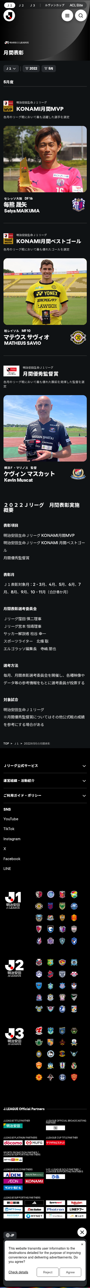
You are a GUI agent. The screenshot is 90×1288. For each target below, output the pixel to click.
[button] (67, 15)
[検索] (81, 15)
